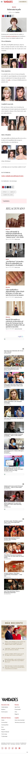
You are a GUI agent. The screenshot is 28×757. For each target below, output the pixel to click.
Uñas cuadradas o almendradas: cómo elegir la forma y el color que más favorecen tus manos (15, 292)
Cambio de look (7, 195)
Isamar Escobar (18, 297)
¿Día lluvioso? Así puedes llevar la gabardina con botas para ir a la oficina (14, 263)
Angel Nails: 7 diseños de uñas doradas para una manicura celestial (14, 649)
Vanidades (17, 12)
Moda (7, 259)
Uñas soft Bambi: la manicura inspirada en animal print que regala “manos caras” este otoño (15, 234)
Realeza (8, 317)
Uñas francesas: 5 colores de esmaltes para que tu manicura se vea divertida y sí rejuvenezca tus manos (14, 667)
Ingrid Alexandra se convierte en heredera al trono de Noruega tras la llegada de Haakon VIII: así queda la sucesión (15, 323)
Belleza (14, 7)
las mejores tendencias (11, 36)
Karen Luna (17, 239)
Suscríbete (22, 1)
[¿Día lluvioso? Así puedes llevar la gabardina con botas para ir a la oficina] (15, 250)
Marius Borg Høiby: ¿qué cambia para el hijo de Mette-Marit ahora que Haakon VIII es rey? (14, 661)
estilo (9, 80)
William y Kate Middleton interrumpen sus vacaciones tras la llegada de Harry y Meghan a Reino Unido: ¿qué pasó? (15, 643)
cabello (12, 192)
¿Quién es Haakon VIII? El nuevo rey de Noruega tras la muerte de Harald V (14, 654)
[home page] (8, 2)
